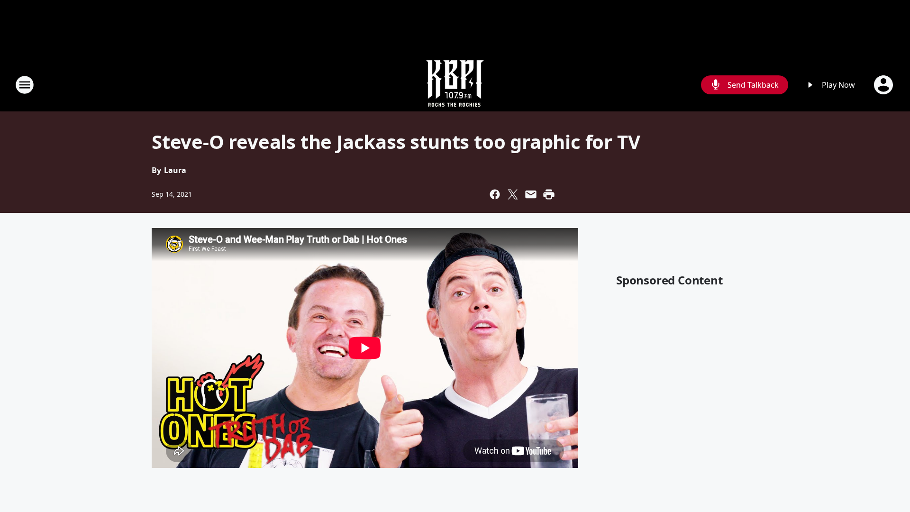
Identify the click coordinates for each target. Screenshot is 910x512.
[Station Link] (455, 85)
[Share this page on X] (512, 194)
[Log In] (884, 84)
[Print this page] (548, 194)
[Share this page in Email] (530, 194)
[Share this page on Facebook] (494, 194)
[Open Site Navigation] (24, 84)
